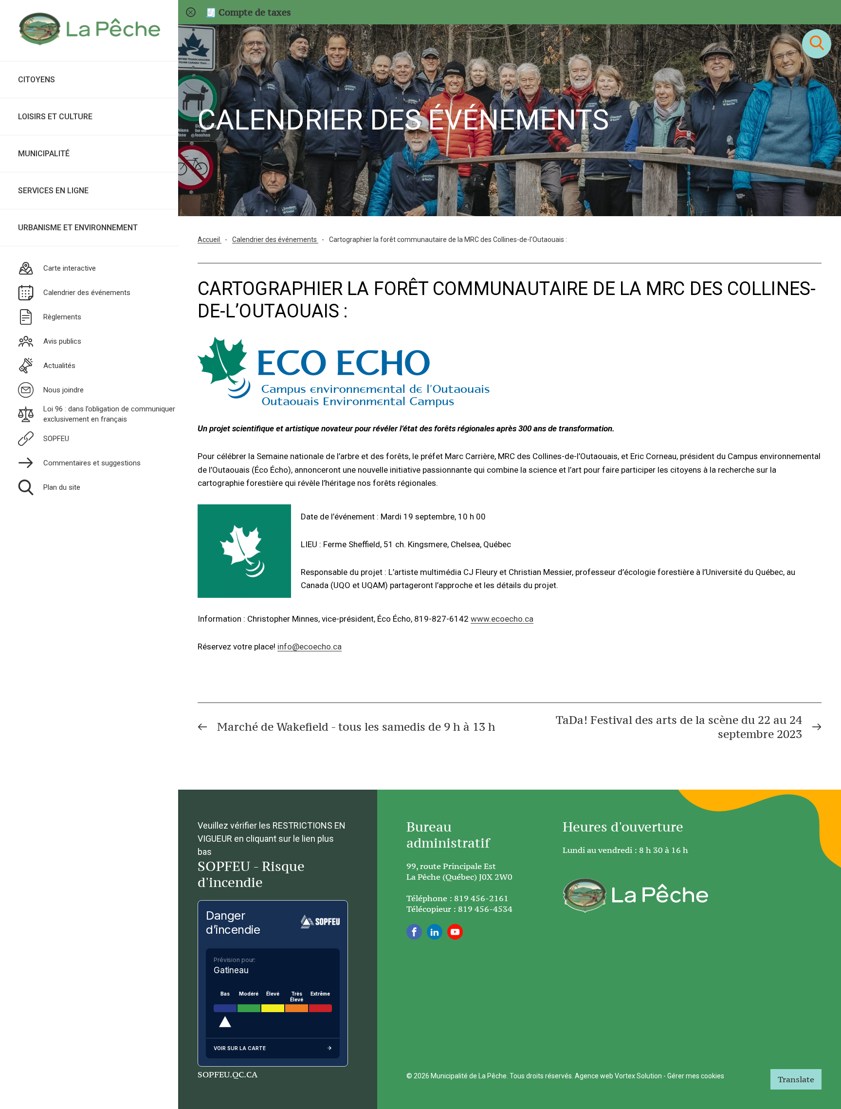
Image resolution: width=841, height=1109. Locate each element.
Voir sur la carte (240, 1048)
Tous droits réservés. (541, 1076)
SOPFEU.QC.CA (227, 1074)
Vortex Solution (638, 1076)
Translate (796, 1079)
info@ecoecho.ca (309, 646)
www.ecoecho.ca (502, 619)
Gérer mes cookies (695, 1076)
